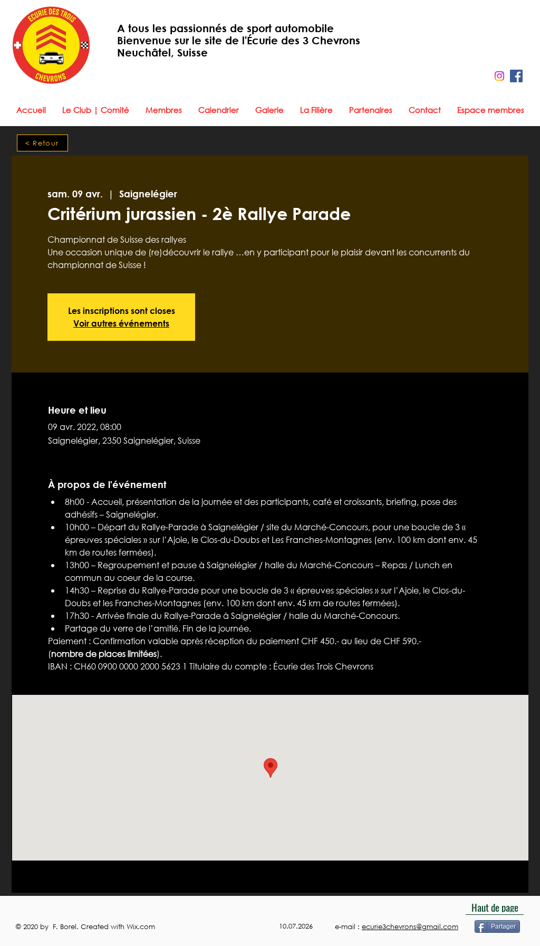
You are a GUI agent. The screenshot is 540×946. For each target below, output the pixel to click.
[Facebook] (516, 76)
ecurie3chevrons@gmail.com (410, 926)
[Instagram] (499, 76)
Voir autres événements (121, 323)
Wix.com (142, 926)
